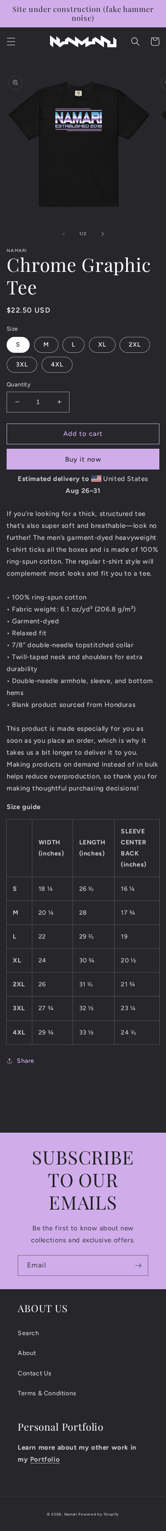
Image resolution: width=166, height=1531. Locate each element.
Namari (70, 1514)
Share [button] (26, 1061)
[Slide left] (63, 234)
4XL (57, 364)
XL (102, 344)
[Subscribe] (138, 1265)
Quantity (19, 384)
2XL (135, 344)
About (27, 1353)
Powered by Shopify (98, 1514)
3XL (22, 364)
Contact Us (35, 1373)
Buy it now (83, 459)
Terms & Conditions (47, 1393)
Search (28, 1333)
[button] (11, 41)
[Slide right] (102, 234)
